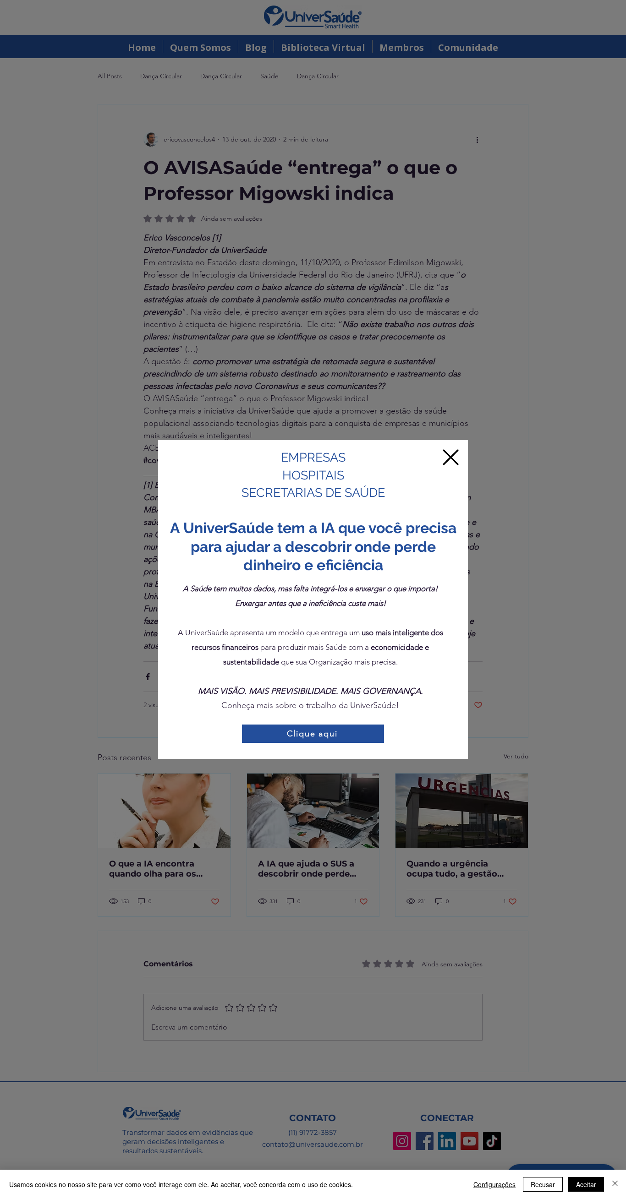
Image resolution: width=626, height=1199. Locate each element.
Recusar (543, 1184)
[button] (451, 457)
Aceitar (586, 1184)
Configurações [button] (494, 1184)
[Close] (615, 1184)
